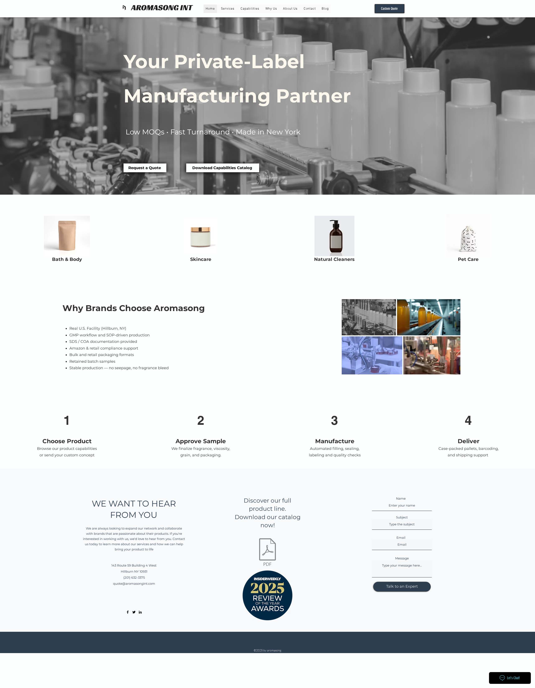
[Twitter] (134, 612)
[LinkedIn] (140, 612)
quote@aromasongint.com (134, 584)
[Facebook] (128, 612)
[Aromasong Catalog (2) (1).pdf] (267, 552)
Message (402, 558)
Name (401, 498)
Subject (402, 517)
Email (400, 537)
